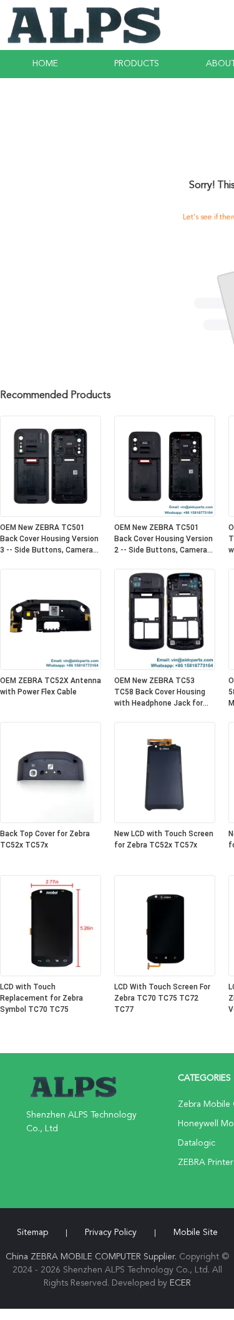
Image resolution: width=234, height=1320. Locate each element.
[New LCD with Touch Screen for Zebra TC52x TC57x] (165, 820)
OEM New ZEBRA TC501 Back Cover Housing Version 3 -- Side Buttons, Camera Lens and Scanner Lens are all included (49, 539)
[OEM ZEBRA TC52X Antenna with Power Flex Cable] (50, 667)
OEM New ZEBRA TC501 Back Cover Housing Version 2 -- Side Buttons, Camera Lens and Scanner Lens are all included (163, 539)
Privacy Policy (111, 1232)
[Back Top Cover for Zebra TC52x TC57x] (50, 820)
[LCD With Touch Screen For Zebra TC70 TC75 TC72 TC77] (165, 974)
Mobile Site (195, 1232)
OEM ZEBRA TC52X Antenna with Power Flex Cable (50, 686)
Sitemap (32, 1232)
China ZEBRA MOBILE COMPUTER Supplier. (92, 1256)
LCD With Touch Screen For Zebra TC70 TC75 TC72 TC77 (162, 998)
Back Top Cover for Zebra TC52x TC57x (45, 839)
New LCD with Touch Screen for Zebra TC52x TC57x (163, 839)
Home (45, 63)
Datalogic (196, 1143)
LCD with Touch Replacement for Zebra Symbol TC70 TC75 (41, 998)
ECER (180, 1283)
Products (136, 63)
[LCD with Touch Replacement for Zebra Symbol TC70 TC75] (50, 974)
